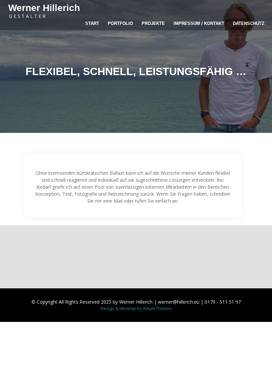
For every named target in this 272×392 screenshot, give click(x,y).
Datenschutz (248, 23)
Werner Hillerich (44, 8)
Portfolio (120, 23)
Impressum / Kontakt (198, 23)
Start (92, 23)
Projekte (153, 23)
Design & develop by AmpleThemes (136, 308)
